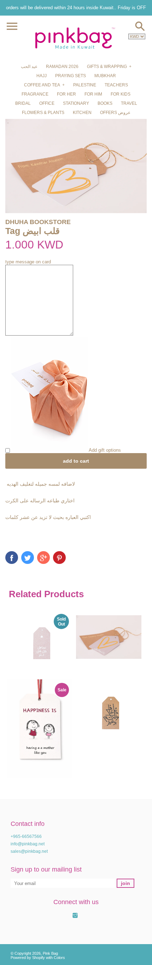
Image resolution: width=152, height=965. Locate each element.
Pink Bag (50, 953)
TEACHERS (116, 84)
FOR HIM (93, 94)
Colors (59, 957)
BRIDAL (23, 103)
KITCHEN (82, 112)
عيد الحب (29, 66)
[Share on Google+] (43, 557)
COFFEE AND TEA (42, 84)
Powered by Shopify (28, 957)
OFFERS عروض (115, 112)
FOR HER (66, 94)
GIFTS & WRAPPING (107, 66)
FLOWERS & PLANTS (43, 112)
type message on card (28, 261)
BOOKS (105, 103)
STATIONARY (76, 103)
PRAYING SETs (70, 75)
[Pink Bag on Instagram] (75, 919)
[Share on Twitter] (27, 557)
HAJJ (41, 75)
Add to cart (76, 461)
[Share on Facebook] (11, 557)
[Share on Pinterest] (59, 557)
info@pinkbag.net (28, 843)
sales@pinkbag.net (29, 851)
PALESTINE (84, 84)
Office (46, 103)
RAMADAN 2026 (62, 66)
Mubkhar (105, 75)
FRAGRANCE (35, 94)
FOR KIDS (120, 94)
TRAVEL (129, 103)
